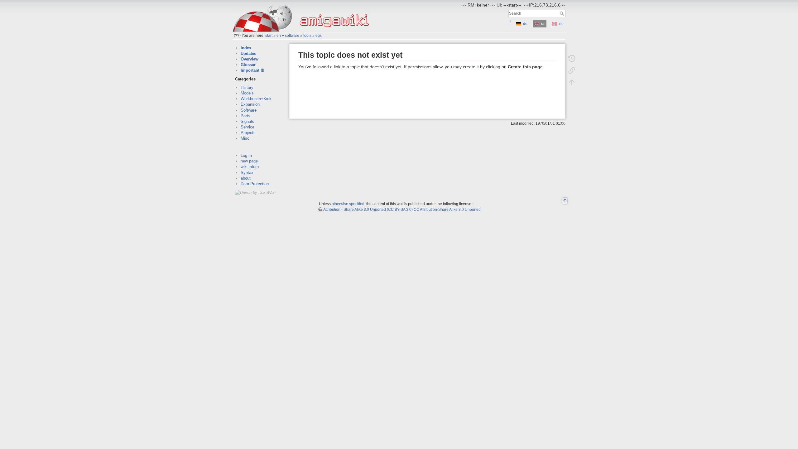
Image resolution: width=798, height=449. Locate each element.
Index (246, 48)
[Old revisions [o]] (572, 59)
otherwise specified (348, 204)
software (292, 35)
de (525, 24)
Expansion (250, 104)
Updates (248, 53)
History (247, 87)
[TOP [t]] (564, 201)
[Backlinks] (572, 70)
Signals (247, 121)
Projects (248, 132)
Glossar (248, 64)
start (268, 35)
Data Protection (255, 183)
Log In (246, 155)
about (246, 178)
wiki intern (250, 166)
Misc (245, 138)
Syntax (247, 172)
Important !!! (252, 70)
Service (247, 127)
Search (562, 13)
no (561, 24)
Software (249, 110)
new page (249, 161)
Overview (249, 59)
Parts (245, 115)
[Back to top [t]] (572, 82)
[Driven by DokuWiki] (255, 192)
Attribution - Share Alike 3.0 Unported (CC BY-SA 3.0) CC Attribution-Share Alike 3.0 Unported (402, 209)
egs (318, 35)
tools (307, 35)
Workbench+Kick (256, 98)
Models (247, 93)
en (278, 35)
